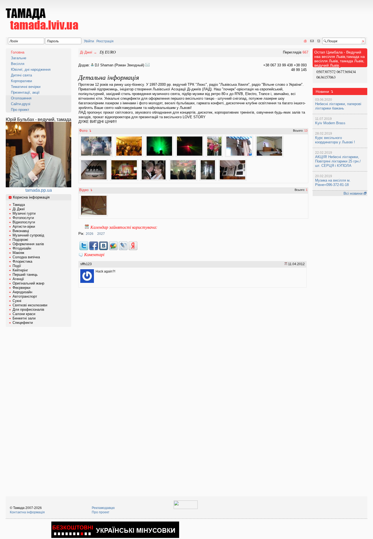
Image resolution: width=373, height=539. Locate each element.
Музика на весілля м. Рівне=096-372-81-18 (333, 182)
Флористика (22, 261)
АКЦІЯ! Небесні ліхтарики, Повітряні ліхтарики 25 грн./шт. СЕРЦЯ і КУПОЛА (338, 161)
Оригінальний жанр (28, 283)
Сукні (17, 301)
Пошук (332, 41)
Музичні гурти (24, 213)
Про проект (20, 110)
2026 (89, 234)
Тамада (19, 205)
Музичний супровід (28, 235)
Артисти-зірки (24, 226)
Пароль (53, 41)
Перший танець (25, 275)
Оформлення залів (28, 244)
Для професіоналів (28, 309)
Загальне (18, 58)
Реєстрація (105, 41)
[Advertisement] (267, 15)
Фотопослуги (23, 218)
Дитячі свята (21, 75)
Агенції (18, 279)
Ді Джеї (19, 209)
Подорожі (20, 240)
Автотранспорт (25, 296)
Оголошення (21, 98)
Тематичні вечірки (25, 87)
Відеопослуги (24, 222)
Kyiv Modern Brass (330, 123)
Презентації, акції (25, 92)
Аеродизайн (22, 292)
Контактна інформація (27, 512)
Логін (14, 41)
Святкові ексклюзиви (30, 305)
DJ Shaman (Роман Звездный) (120, 65)
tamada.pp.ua (38, 190)
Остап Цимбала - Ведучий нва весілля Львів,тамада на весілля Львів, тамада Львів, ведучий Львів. (339, 58)
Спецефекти (23, 323)
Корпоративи (21, 81)
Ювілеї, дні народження (31, 69)
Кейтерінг (20, 270)
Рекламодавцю (103, 508)
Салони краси (24, 314)
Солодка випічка (26, 257)
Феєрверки (21, 288)
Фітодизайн (22, 248)
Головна (17, 52)
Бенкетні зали (24, 318)
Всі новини (354, 193)
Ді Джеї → (88, 52)
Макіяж (18, 253)
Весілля (17, 64)
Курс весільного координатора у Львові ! (335, 140)
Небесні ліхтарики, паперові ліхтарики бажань (338, 106)
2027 (101, 234)
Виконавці (21, 231)
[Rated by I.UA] (186, 508)
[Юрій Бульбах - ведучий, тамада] (38, 185)
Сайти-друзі (20, 104)
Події (17, 266)
